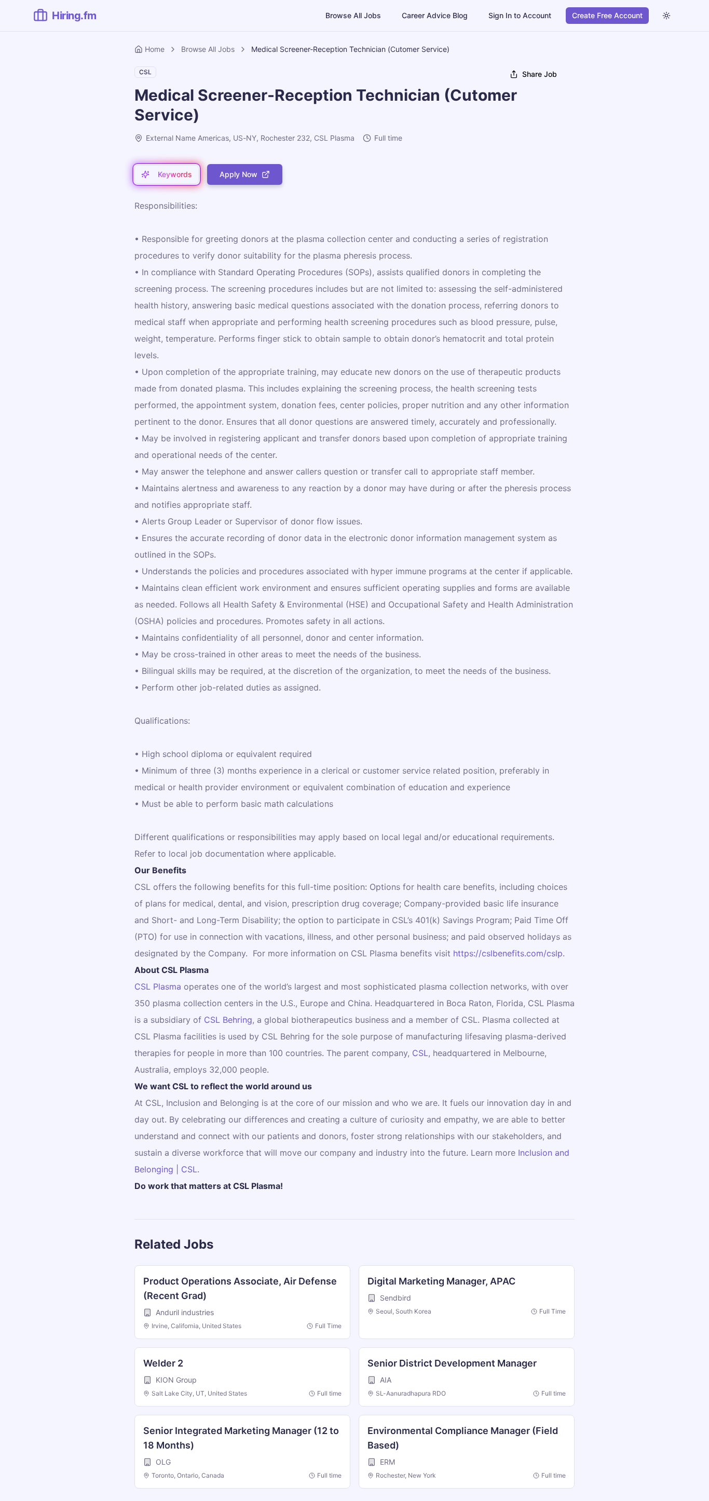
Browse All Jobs (353, 15)
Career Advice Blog (435, 15)
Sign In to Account (519, 15)
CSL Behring (228, 1020)
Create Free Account (607, 15)
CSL (420, 1053)
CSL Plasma (157, 986)
